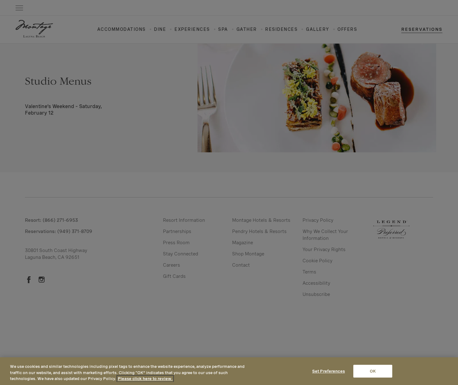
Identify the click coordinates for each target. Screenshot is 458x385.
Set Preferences (328, 371)
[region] (229, 371)
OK (373, 371)
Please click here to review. (145, 378)
